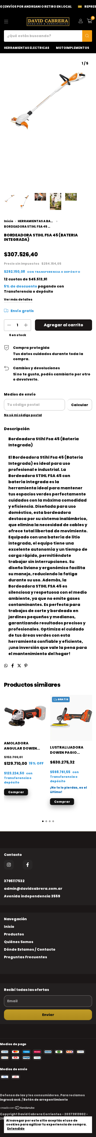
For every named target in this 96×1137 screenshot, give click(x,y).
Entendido (16, 1128)
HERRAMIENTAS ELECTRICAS (26, 48)
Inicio (8, 221)
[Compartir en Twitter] (19, 666)
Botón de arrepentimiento (45, 1099)
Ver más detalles (18, 299)
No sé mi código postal (23, 415)
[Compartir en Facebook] (13, 666)
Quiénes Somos (18, 941)
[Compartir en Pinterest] (26, 666)
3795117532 (14, 880)
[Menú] (6, 21)
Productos (14, 934)
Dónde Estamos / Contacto (29, 949)
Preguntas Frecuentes (25, 957)
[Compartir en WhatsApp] (6, 666)
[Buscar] (87, 36)
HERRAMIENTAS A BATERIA (36, 221)
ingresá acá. (10, 1099)
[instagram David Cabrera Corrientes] (9, 865)
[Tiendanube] (17, 1109)
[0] (89, 21)
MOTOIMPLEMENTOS (72, 48)
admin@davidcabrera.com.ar (33, 888)
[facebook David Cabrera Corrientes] (27, 865)
